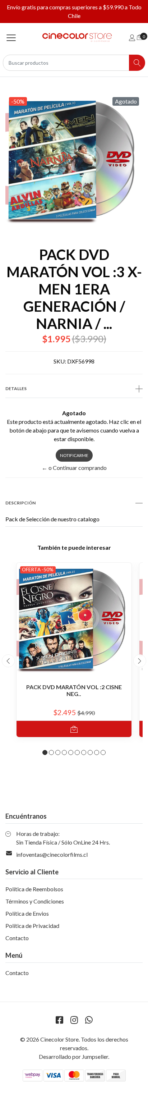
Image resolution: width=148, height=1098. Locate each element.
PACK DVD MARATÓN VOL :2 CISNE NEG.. (74, 690)
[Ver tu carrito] (140, 36)
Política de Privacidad (32, 925)
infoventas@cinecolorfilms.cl (52, 854)
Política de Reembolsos (34, 889)
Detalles (16, 388)
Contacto (17, 937)
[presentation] (8, 660)
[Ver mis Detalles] (132, 37)
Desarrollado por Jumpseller (73, 1056)
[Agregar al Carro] (74, 729)
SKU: (60, 361)
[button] (45, 752)
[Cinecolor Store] (74, 37)
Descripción (20, 502)
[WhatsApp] (88, 1020)
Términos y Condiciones (34, 901)
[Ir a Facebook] (59, 1020)
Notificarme (74, 455)
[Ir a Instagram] (74, 1020)
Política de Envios (27, 913)
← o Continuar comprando (74, 467)
